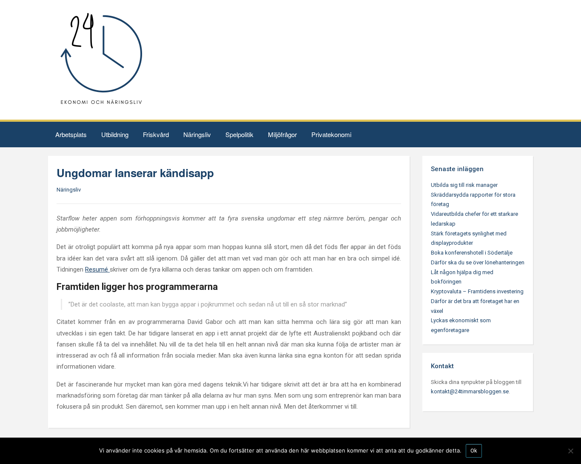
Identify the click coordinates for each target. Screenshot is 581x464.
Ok (473, 450)
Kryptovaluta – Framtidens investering (477, 291)
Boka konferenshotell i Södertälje (472, 252)
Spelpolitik (239, 134)
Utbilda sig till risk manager (464, 185)
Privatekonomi (331, 134)
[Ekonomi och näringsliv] (101, 59)
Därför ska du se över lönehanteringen (477, 262)
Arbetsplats (71, 134)
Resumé (97, 269)
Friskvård (156, 134)
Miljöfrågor (282, 134)
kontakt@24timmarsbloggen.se (470, 391)
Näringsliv (197, 134)
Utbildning (114, 134)
